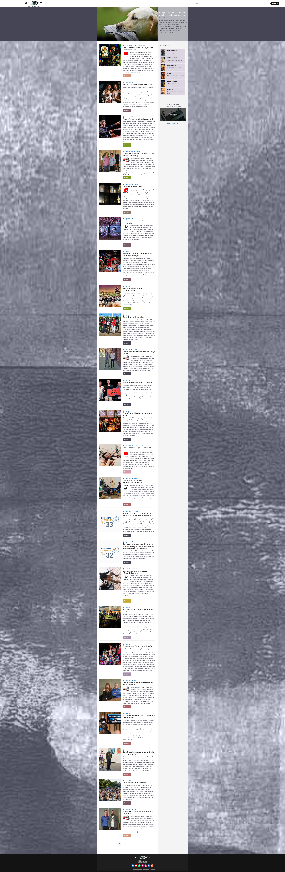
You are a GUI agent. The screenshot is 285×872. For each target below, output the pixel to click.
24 (133, 844)
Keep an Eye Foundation (137, 869)
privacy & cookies (146, 869)
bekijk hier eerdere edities (173, 123)
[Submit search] (243, 3)
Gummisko (153, 869)
